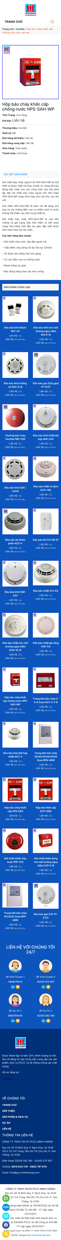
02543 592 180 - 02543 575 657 (33, 1160)
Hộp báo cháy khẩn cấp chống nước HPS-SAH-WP (15, 701)
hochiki (20, 28)
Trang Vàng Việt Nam (40, 1235)
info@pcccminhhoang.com (24, 1172)
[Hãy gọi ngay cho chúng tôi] (4, 1198)
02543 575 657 (45, 981)
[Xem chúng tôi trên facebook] (4, 1225)
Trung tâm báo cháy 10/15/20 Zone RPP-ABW (15, 916)
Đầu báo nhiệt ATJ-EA (45, 590)
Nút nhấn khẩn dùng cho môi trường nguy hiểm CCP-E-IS (46, 862)
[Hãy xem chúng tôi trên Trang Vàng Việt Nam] (4, 1234)
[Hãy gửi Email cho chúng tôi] (4, 1216)
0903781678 (28, 161)
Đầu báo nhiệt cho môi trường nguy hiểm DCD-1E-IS (15, 646)
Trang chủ (8, 28)
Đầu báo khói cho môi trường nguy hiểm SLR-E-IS (45, 331)
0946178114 (15, 981)
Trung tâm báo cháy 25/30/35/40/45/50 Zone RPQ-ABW (45, 757)
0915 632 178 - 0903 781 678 (29, 1166)
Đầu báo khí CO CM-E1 (46, 539)
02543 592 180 (45, 1015)
